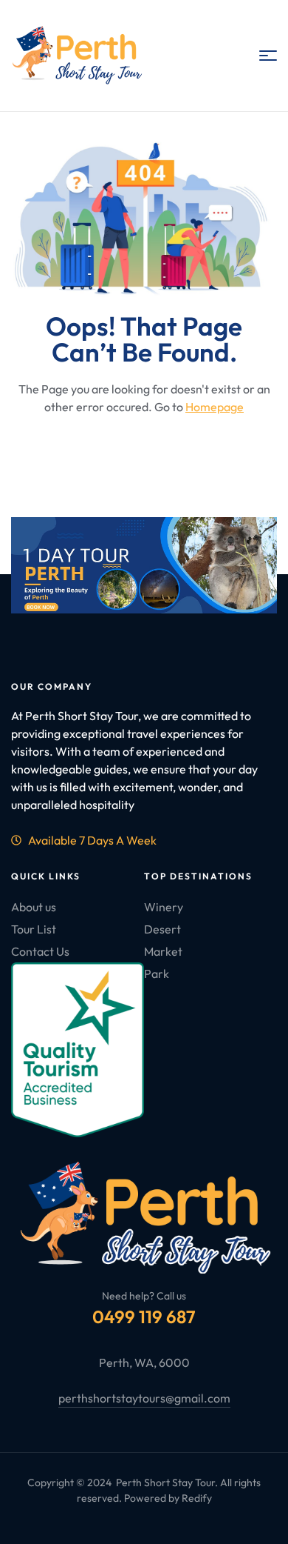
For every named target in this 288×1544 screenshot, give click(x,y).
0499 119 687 (144, 1316)
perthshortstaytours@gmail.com (144, 1398)
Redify (197, 1498)
